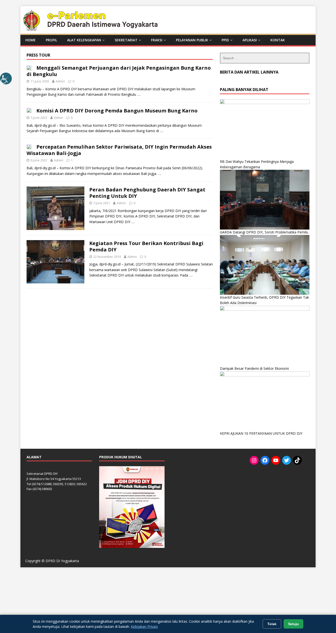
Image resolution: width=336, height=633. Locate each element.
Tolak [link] (271, 624)
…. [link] (138, 94)
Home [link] (30, 40)
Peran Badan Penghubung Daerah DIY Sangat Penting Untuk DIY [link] (147, 192)
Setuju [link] (293, 624)
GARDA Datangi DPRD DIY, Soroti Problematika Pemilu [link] (264, 232)
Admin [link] (60, 81)
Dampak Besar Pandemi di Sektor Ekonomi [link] (254, 368)
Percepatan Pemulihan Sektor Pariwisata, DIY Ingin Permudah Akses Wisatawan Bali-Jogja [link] (119, 149)
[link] (6, 78)
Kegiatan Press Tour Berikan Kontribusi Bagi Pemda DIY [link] (146, 246)
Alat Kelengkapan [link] (84, 40)
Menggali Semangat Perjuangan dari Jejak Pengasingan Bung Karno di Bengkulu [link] (119, 70)
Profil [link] (51, 40)
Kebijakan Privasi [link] (144, 626)
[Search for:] (264, 58)
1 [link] (72, 160)
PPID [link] (225, 40)
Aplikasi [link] (250, 40)
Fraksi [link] (156, 40)
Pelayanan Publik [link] (192, 40)
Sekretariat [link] (126, 40)
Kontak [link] (277, 40)
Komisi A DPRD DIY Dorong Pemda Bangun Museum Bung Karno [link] (117, 110)
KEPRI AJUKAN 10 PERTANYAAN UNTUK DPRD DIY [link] (261, 433)
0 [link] (73, 81)
